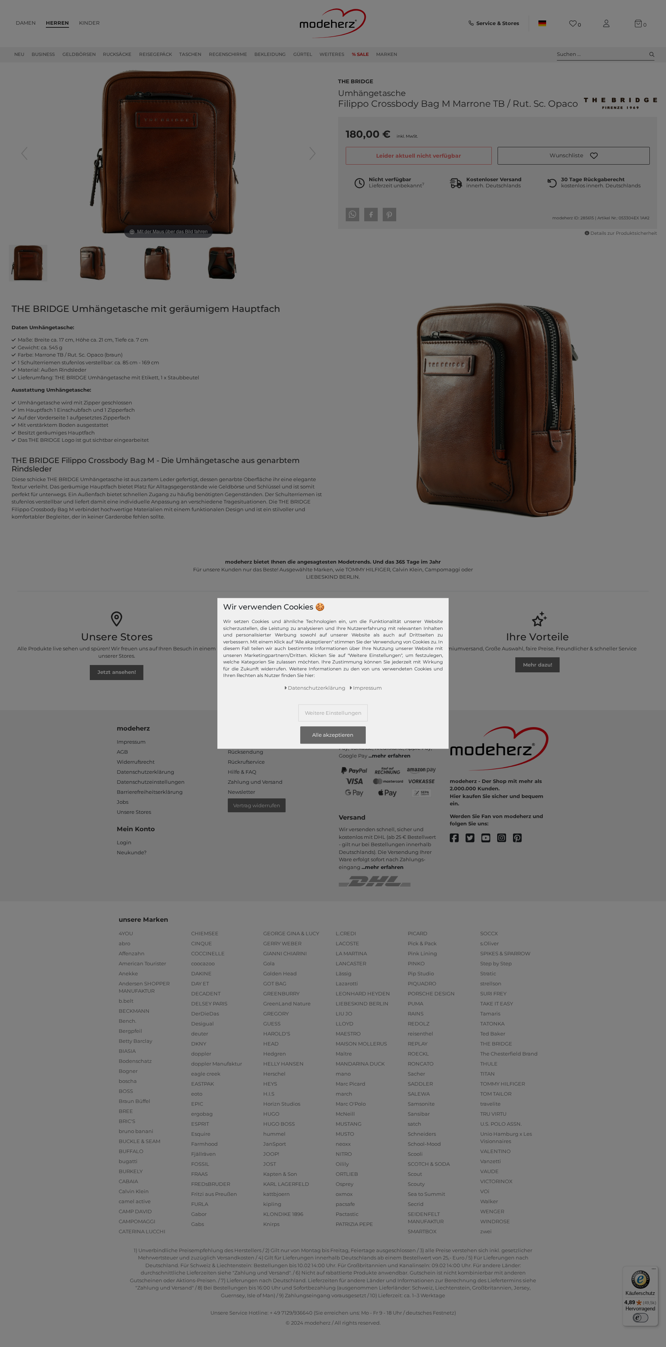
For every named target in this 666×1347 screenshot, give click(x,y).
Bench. (127, 1021)
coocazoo (203, 963)
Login (124, 842)
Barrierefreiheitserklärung (150, 792)
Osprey (344, 1184)
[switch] (640, 1317)
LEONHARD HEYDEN (363, 993)
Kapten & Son (280, 1174)
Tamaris (490, 1013)
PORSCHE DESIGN (431, 993)
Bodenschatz (135, 1061)
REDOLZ (418, 1023)
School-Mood (424, 1144)
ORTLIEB (347, 1174)
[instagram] (505, 838)
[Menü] (653, 1270)
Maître (344, 1054)
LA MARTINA (351, 953)
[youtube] (489, 838)
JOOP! (271, 1154)
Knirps (271, 1224)
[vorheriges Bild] (24, 153)
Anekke (128, 973)
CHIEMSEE (205, 933)
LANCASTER (351, 963)
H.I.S (268, 1094)
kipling (272, 1204)
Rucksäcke (117, 54)
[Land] (542, 23)
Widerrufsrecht (136, 762)
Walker (489, 1201)
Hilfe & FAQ (242, 772)
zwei (486, 1231)
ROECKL (418, 1054)
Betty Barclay (135, 1041)
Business (43, 54)
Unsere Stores (134, 812)
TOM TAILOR (495, 1094)
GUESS (272, 1023)
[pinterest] (521, 838)
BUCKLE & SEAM (139, 1141)
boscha (128, 1081)
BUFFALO (131, 1151)
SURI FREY (493, 993)
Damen (26, 23)
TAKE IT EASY (496, 1003)
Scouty (416, 1184)
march (344, 1094)
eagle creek (205, 1074)
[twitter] (473, 838)
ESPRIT (200, 1124)
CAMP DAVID (135, 1211)
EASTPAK (202, 1084)
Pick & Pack (422, 943)
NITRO (344, 1154)
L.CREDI (346, 933)
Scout (415, 1174)
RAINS (416, 1013)
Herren (57, 23)
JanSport (274, 1144)
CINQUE (201, 943)
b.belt (126, 1001)
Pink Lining (422, 953)
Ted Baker (492, 1033)
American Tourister (142, 963)
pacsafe (345, 1204)
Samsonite (421, 1104)
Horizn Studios (281, 1104)
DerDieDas (205, 1013)
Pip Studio (421, 973)
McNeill (345, 1114)
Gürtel (302, 54)
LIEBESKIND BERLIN (362, 1003)
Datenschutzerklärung (145, 772)
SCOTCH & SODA (429, 1164)
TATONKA (492, 1023)
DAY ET (200, 983)
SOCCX (489, 933)
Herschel (274, 1074)
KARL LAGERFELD (286, 1184)
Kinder (89, 23)
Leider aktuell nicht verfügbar (418, 155)
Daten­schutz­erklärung (316, 688)
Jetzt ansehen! (117, 672)
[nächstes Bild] (312, 153)
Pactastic (347, 1214)
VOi (484, 1191)
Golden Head (280, 973)
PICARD (417, 933)
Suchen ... (569, 54)
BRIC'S (127, 1121)
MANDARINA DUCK (360, 1064)
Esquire (200, 1134)
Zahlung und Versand (255, 782)
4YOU (126, 933)
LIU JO (344, 1013)
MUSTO (345, 1134)
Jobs (122, 802)
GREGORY (276, 1013)
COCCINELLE (208, 953)
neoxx (343, 1144)
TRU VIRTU (493, 1114)
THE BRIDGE (355, 80)
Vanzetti (490, 1161)
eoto (196, 1094)
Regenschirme (228, 54)
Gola (269, 963)
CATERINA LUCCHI (142, 1231)
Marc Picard (350, 1084)
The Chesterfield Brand (509, 1054)
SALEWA (419, 1094)
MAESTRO (348, 1033)
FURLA (199, 1204)
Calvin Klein (134, 1191)
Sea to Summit (426, 1194)
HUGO (271, 1114)
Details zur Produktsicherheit (623, 233)
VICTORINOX (496, 1181)
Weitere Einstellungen (333, 713)
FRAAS (199, 1174)
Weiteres (332, 54)
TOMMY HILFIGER (502, 1084)
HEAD (271, 1044)
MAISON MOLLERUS (361, 1044)
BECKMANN (134, 1011)
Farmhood (204, 1144)
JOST (269, 1164)
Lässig (344, 973)
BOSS (126, 1091)
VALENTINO (495, 1151)
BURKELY (131, 1171)
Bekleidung (270, 54)
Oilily (342, 1164)
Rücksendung (245, 752)
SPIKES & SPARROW (505, 953)
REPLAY (417, 1044)
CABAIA (128, 1181)
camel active (135, 1201)
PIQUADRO (422, 983)
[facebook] (458, 838)
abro (124, 943)
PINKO (416, 963)
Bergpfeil (130, 1031)
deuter (199, 1033)
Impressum (131, 742)
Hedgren (274, 1054)
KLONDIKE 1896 (283, 1214)
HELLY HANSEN (283, 1064)
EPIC (197, 1104)
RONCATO (421, 1064)
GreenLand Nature (287, 1003)
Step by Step (496, 963)
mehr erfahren (391, 756)
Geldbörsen (79, 54)
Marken (386, 54)
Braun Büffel (134, 1101)
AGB (122, 752)
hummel (274, 1134)
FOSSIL (200, 1164)
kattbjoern (276, 1194)
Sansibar (419, 1114)
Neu (19, 54)
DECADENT (205, 993)
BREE (126, 1111)
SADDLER (420, 1084)
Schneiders (422, 1134)
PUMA (415, 1003)
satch (414, 1124)
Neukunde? (131, 852)
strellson (490, 983)
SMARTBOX (422, 1231)
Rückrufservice (246, 762)
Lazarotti (347, 983)
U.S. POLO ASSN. (501, 1124)
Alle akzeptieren (332, 735)
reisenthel (420, 1033)
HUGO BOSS (279, 1124)
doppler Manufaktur (216, 1064)
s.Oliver (489, 943)
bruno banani (136, 1131)
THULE (489, 1064)
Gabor (199, 1214)
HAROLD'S (276, 1033)
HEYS (270, 1084)
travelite (490, 1104)
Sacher (416, 1074)
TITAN (487, 1074)
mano (343, 1074)
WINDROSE (495, 1221)
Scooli (415, 1154)
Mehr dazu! (537, 665)
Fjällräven (203, 1154)
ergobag (202, 1114)
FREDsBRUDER (210, 1184)
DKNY (198, 1044)
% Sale (360, 54)
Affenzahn (132, 953)
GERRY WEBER (282, 943)
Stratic (488, 973)
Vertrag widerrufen (256, 805)
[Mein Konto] (607, 23)
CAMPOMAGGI (137, 1221)
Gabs (197, 1224)
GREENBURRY (281, 993)
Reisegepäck (155, 54)
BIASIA (127, 1051)
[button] (574, 156)
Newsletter (241, 792)
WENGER (492, 1211)
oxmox (344, 1194)
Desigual (202, 1023)
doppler (201, 1054)
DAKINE (201, 973)
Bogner (128, 1071)
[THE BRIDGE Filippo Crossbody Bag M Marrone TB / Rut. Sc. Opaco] (28, 264)
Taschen (190, 54)
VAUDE (489, 1171)
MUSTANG (349, 1124)
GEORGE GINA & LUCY (291, 933)
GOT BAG (274, 983)
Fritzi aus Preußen (214, 1194)
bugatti (128, 1161)
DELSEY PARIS (209, 1003)
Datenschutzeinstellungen (151, 782)
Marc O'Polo (351, 1104)
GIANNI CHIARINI (285, 953)
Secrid (416, 1204)
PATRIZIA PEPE (354, 1224)
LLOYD (344, 1023)
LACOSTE (347, 943)
